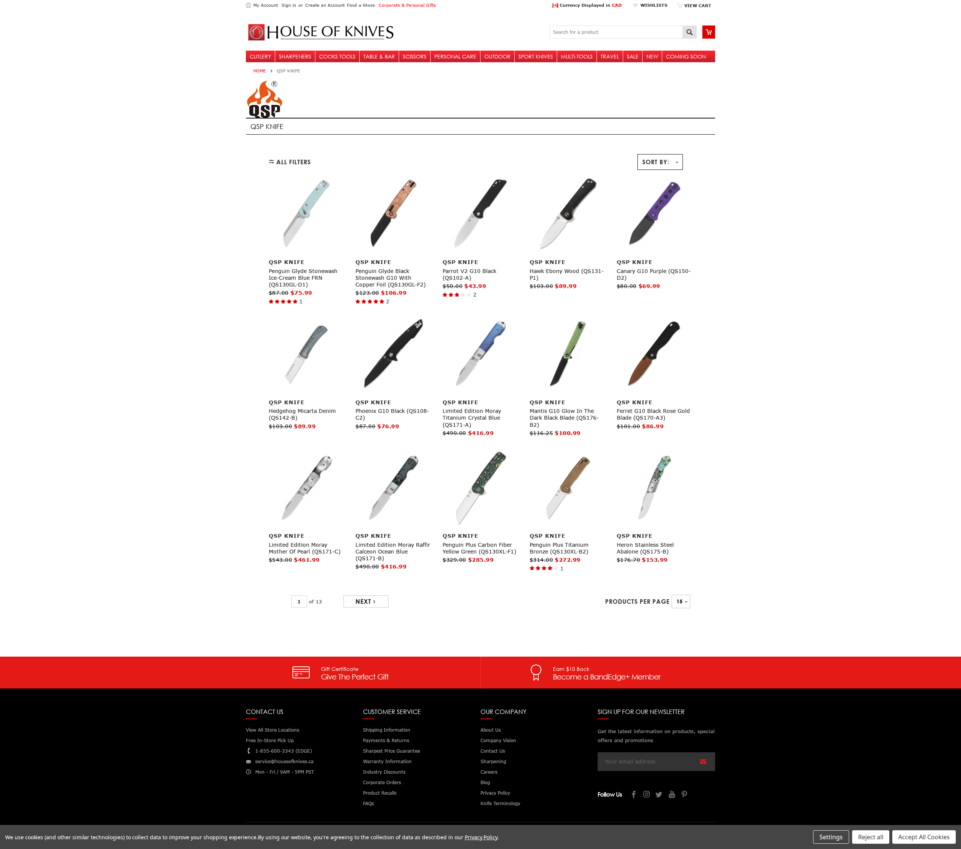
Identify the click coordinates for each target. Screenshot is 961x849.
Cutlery (260, 56)
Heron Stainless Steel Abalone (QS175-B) (645, 548)
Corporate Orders (382, 782)
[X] (659, 795)
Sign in (289, 5)
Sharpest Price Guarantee (391, 751)
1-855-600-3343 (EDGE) (283, 751)
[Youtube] (672, 795)
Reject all (870, 837)
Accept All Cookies (924, 837)
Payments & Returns (386, 740)
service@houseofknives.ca (284, 761)
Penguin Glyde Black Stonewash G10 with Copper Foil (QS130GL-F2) (390, 278)
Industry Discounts (384, 772)
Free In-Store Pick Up (270, 740)
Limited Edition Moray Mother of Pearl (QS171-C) (304, 548)
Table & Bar (379, 56)
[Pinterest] (685, 795)
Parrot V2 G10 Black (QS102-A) (469, 274)
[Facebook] (634, 795)
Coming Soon (686, 56)
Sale (633, 56)
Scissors (414, 56)
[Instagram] (647, 795)
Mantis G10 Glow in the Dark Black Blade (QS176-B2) (564, 418)
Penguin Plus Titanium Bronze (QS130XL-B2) (559, 548)
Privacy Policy (481, 837)
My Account (265, 5)
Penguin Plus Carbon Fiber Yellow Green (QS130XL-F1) (479, 548)
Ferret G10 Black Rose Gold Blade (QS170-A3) (653, 414)
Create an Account (325, 5)
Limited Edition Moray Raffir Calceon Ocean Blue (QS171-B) (392, 551)
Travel (610, 56)
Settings (831, 837)
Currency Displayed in (590, 5)
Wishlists (653, 5)
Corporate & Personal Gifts (407, 5)
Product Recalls (379, 793)
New (652, 56)
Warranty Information (387, 761)
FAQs (368, 803)
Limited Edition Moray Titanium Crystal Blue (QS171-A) (472, 418)
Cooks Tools (337, 56)
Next (363, 601)
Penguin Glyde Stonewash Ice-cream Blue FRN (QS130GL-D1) (303, 278)
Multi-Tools (577, 56)
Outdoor (497, 56)
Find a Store (361, 5)
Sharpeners (295, 56)
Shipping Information (386, 730)
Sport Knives (535, 56)
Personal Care (455, 56)
